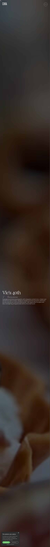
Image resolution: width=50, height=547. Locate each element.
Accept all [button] (6, 542)
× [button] (18, 532)
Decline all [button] (14, 542)
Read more (11, 539)
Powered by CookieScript (10, 544)
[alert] (10, 539)
